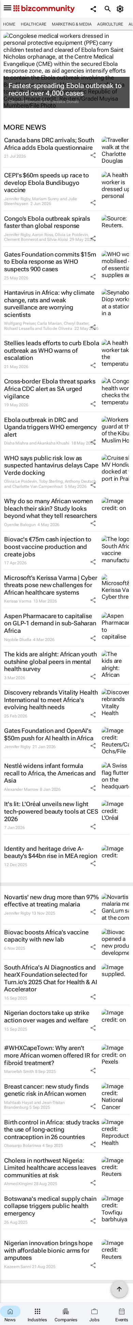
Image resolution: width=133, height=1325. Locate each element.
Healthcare (33, 24)
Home (9, 24)
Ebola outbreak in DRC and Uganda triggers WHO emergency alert (50, 427)
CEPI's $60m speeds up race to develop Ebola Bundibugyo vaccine (46, 182)
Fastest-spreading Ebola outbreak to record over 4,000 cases (65, 89)
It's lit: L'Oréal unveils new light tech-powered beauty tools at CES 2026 (51, 811)
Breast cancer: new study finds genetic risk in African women (46, 1090)
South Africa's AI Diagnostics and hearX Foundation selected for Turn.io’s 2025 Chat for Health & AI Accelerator (50, 978)
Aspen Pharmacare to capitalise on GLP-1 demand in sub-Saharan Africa (50, 623)
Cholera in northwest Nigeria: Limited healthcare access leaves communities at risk (50, 1168)
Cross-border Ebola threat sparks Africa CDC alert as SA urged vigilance (49, 388)
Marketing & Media (72, 24)
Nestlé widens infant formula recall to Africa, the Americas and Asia (50, 773)
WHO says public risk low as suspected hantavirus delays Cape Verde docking (51, 465)
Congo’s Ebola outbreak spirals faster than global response (47, 222)
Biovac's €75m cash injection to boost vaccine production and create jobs (47, 546)
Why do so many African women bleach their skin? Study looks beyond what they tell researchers (50, 508)
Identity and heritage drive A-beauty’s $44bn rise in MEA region (50, 852)
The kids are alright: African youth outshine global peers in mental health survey (50, 661)
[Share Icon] (93, 155)
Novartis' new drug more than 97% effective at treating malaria (51, 900)
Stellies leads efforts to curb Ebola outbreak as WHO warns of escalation (51, 350)
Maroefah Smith (19, 1071)
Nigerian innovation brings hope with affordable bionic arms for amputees (48, 1250)
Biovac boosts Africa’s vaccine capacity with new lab (46, 936)
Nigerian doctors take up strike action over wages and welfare (46, 1016)
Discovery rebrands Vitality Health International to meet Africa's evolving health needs (51, 700)
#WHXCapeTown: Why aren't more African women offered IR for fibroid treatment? (51, 1055)
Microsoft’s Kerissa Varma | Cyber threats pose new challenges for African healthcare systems (50, 585)
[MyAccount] (121, 9)
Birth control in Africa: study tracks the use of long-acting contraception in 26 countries (51, 1129)
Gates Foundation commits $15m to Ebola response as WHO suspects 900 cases (50, 262)
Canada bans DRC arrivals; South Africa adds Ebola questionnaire (49, 143)
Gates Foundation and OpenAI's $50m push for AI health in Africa (48, 734)
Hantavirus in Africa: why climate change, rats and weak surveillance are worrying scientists (49, 303)
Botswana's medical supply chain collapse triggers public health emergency (50, 1206)
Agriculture (110, 24)
